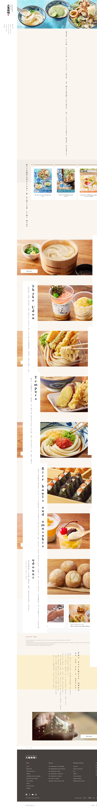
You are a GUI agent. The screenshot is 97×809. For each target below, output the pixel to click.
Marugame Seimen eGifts (79, 780)
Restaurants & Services (78, 762)
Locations (8, 29)
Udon (27, 766)
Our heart (10, 29)
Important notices (78, 797)
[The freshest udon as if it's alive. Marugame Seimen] (31, 757)
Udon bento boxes (30, 771)
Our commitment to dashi (54, 771)
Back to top (27, 747)
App (4, 26)
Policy (94, 797)
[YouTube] (33, 794)
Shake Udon (29, 768)
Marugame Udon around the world (56, 780)
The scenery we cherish (54, 778)
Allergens (28, 788)
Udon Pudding (29, 780)
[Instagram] (36, 794)
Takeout (6, 28)
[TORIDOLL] (30, 805)
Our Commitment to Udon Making (56, 766)
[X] (29, 794)
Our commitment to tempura (55, 776)
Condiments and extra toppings (33, 776)
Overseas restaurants (78, 768)
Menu (12, 26)
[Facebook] (26, 794)
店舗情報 (89, 797)
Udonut (28, 783)
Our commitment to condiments (56, 773)
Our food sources (30, 785)
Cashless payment (77, 778)
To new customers (77, 776)
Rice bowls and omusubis (32, 778)
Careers (93, 805)
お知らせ (84, 797)
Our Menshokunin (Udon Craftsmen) (57, 768)
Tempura (28, 773)
